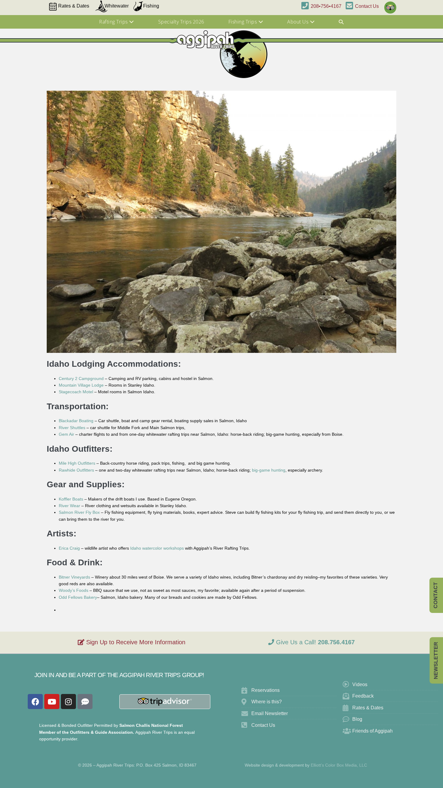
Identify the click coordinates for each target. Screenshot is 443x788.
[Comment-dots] (85, 701)
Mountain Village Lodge (81, 385)
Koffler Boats (71, 499)
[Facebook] (35, 701)
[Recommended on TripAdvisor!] (389, 4)
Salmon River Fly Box (79, 512)
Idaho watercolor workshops (157, 548)
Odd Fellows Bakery (78, 597)
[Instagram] (68, 701)
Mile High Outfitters (77, 463)
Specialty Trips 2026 (181, 21)
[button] (341, 22)
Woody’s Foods (73, 590)
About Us (298, 21)
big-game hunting (268, 470)
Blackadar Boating (76, 420)
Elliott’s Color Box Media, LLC (339, 765)
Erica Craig (69, 548)
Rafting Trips (114, 21)
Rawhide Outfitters (76, 470)
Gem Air (66, 434)
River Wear (69, 505)
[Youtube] (51, 701)
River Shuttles (72, 427)
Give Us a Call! (314, 642)
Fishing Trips (243, 21)
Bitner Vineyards (74, 577)
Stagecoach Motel (76, 391)
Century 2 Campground (81, 378)
